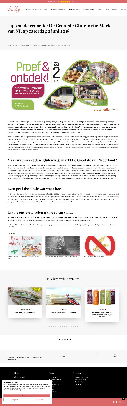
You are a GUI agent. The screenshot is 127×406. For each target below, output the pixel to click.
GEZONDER (16, 45)
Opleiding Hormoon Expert (33, 9)
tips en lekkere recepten (90, 122)
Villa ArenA (95, 144)
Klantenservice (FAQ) (81, 377)
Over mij (54, 377)
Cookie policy (79, 382)
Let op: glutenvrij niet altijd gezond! (94, 256)
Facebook (68, 199)
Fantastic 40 (55, 384)
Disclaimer (78, 384)
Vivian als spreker (88, 9)
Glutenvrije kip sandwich (25, 312)
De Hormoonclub (74, 9)
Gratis (100, 9)
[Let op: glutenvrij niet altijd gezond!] (100, 246)
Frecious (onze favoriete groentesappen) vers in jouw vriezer (102, 314)
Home (9, 45)
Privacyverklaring (80, 379)
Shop (46, 9)
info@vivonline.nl (19, 377)
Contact (114, 9)
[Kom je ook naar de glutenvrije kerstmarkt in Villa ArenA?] (25, 246)
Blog (107, 9)
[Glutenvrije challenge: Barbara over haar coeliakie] (63, 246)
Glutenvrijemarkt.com (29, 202)
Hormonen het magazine (58, 9)
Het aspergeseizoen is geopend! (63, 312)
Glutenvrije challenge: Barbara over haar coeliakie (61, 256)
